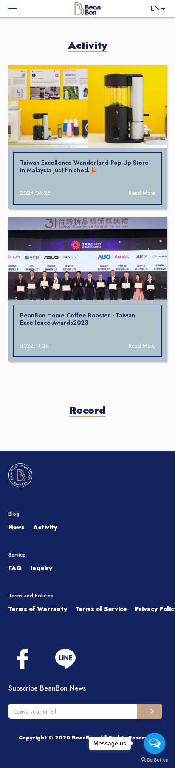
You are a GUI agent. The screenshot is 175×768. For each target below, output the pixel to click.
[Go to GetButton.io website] (154, 759)
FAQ (15, 568)
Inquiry (41, 568)
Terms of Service (101, 609)
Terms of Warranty (37, 609)
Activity (45, 527)
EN (155, 8)
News (16, 527)
